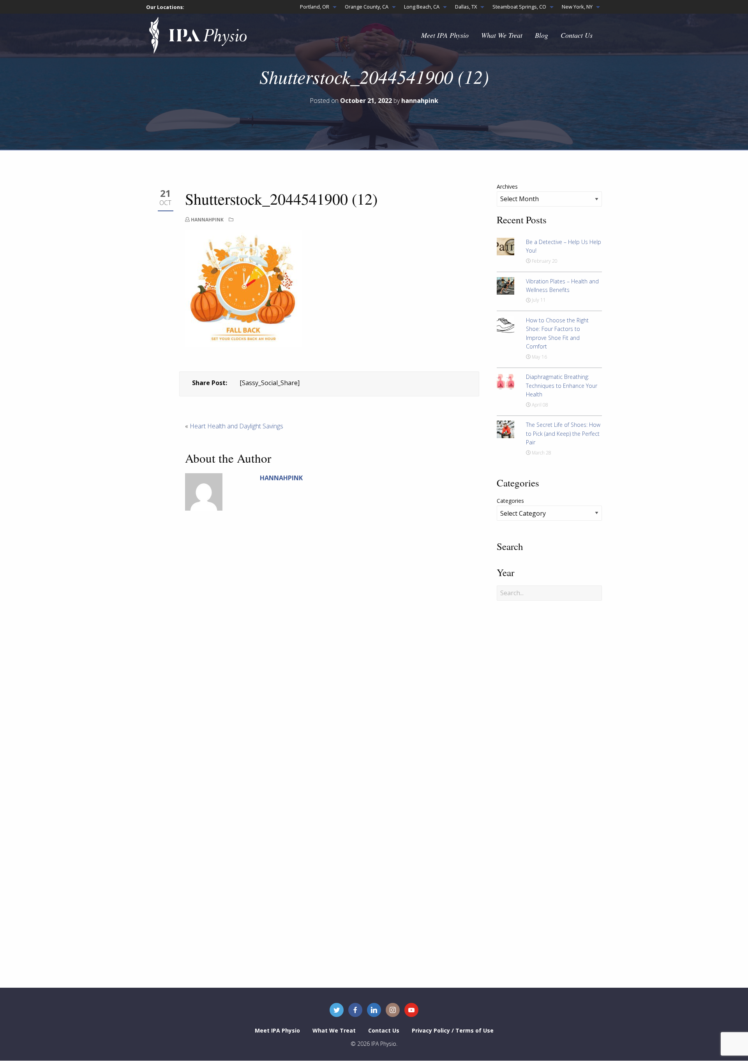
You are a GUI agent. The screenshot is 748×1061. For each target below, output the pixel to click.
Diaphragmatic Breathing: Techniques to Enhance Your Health (561, 385)
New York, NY (577, 6)
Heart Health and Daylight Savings (236, 426)
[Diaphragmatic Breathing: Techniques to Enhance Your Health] (505, 381)
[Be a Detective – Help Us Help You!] (505, 246)
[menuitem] (316, 7)
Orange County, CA (366, 6)
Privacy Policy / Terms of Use (453, 1030)
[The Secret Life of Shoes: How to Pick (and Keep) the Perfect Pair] (505, 428)
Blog (541, 35)
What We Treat (501, 35)
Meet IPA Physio (445, 35)
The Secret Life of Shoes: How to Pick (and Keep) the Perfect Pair (563, 433)
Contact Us (577, 35)
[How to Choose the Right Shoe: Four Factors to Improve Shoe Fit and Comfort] (505, 324)
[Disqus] (329, 648)
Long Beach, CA (421, 6)
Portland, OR (314, 6)
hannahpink (207, 219)
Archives (507, 186)
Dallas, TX (466, 6)
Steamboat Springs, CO (519, 6)
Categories (510, 500)
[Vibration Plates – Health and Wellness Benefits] (505, 285)
